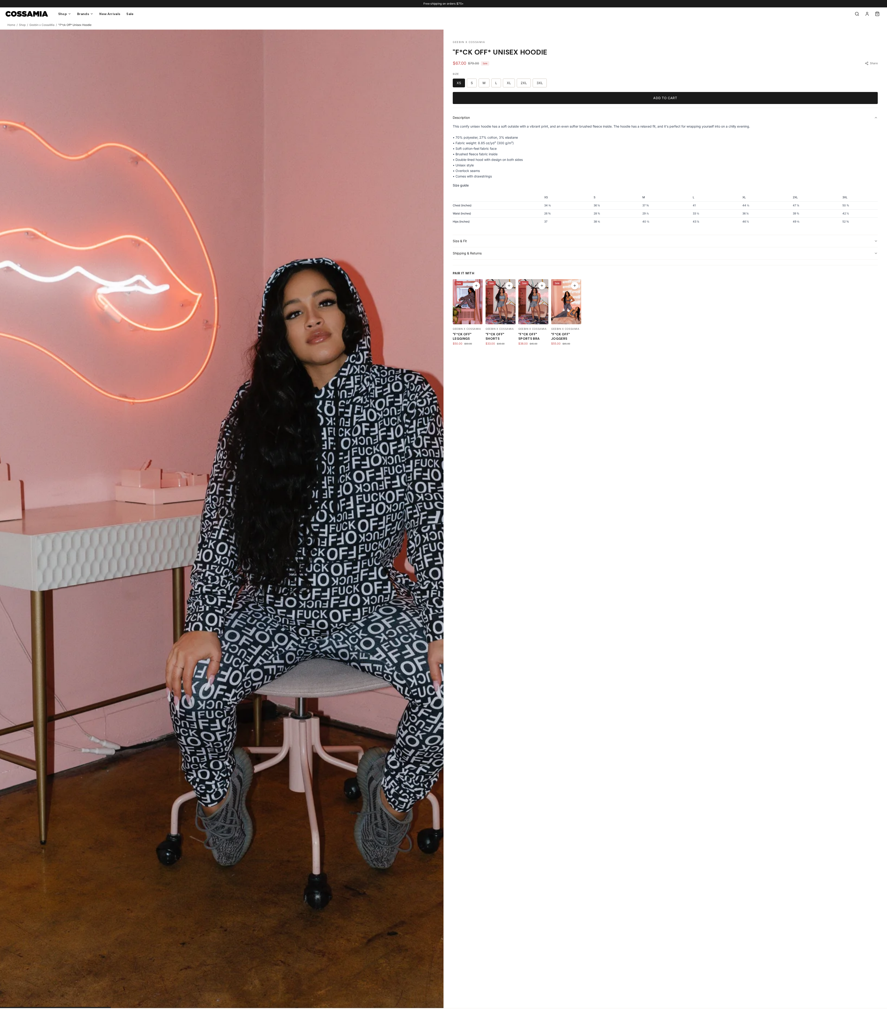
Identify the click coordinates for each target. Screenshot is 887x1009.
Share (874, 63)
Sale (130, 14)
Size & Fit (460, 241)
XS (459, 83)
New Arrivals (109, 14)
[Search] (857, 14)
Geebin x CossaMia (42, 25)
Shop (22, 25)
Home (11, 25)
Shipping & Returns (467, 253)
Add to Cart (665, 98)
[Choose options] (476, 285)
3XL (540, 83)
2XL (524, 83)
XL (509, 83)
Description (461, 117)
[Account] (867, 14)
